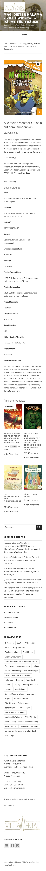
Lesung (8, 689)
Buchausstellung (12, 652)
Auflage (7, 260)
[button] (38, 64)
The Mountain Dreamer (15, 712)
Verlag (7, 234)
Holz (7, 675)
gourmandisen (23, 666)
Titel (6, 193)
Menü (24, 34)
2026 (19, 643)
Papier (8, 698)
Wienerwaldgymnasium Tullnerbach (20, 731)
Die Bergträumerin (13, 657)
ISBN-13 (7, 222)
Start (5, 44)
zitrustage (9, 736)
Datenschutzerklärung (12, 862)
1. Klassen (9, 643)
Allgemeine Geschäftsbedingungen (19, 799)
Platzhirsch (10, 703)
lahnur (8, 685)
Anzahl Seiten (10, 325)
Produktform (9, 349)
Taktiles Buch (24, 708)
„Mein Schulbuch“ (11, 617)
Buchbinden (9, 622)
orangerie (31, 694)
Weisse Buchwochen (29, 726)
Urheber (7, 207)
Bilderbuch (8, 167)
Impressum (9, 805)
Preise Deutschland (12, 272)
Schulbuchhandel (11, 612)
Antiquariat (29, 643)
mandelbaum (20, 689)
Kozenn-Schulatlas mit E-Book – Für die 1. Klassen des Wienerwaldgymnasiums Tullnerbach (21, 560)
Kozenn (19, 680)
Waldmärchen (11, 726)
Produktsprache (11, 302)
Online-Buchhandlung (14, 694)
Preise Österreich (12, 287)
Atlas (7, 647)
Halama (36, 666)
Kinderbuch (13, 44)
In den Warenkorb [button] (11, 454)
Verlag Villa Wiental (13, 717)
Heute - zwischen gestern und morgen (21, 671)
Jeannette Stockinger (21, 675)
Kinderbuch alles (32, 167)
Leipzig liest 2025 (31, 685)
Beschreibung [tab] (10, 181)
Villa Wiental (30, 717)
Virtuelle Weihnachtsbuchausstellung (21, 722)
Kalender (9, 680)
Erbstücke (9, 666)
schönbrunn (10, 708)
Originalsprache (11, 313)
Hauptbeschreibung (12, 360)
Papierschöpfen (11, 627)
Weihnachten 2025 (22, 173)
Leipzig (17, 685)
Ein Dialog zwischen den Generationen (21, 661)
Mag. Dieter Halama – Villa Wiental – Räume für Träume (23, 18)
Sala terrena (23, 703)
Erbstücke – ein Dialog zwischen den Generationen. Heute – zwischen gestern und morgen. (21, 571)
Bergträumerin (19, 647)
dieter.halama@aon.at (15, 788)
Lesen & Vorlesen (11, 170)
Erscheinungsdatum (13, 249)
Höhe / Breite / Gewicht (14, 337)
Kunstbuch (30, 680)
